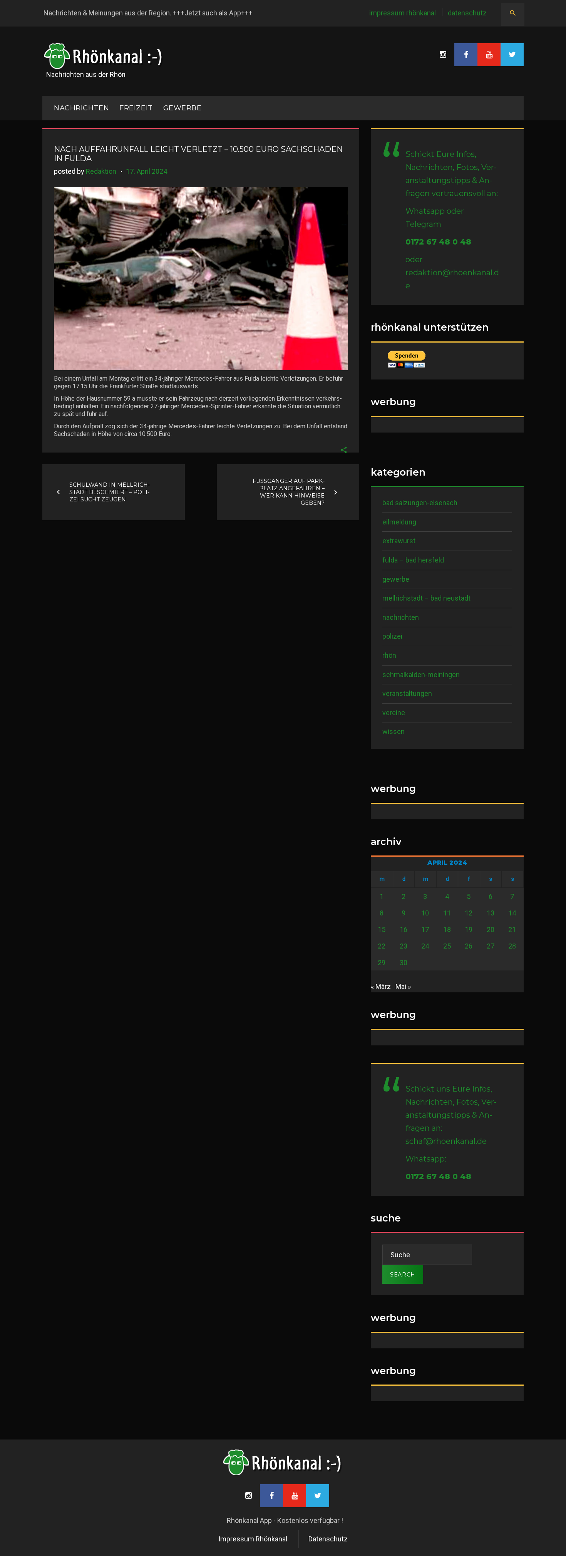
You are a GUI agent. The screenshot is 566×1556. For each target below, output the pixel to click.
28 (512, 946)
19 (468, 929)
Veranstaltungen (407, 693)
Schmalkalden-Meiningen (421, 675)
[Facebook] (465, 54)
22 (381, 946)
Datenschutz (467, 13)
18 (447, 929)
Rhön (389, 655)
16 (403, 929)
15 (381, 929)
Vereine (393, 713)
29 (381, 963)
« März (381, 986)
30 (403, 963)
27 (490, 946)
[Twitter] (512, 54)
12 (468, 913)
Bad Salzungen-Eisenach (419, 503)
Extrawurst (398, 541)
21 (512, 929)
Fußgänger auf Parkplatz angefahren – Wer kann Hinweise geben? (289, 492)
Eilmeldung (399, 522)
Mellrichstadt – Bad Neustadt (426, 598)
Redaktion (101, 171)
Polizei (392, 636)
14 (512, 913)
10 (425, 913)
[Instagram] (442, 54)
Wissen (393, 731)
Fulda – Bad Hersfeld (413, 560)
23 (403, 946)
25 (447, 946)
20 (490, 929)
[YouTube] (489, 54)
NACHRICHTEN (81, 108)
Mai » (403, 986)
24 (425, 946)
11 (447, 913)
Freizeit (135, 108)
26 (468, 946)
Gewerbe (182, 108)
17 (425, 929)
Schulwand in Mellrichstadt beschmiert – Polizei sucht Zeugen (109, 492)
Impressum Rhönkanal (402, 13)
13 (490, 913)
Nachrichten (400, 617)
